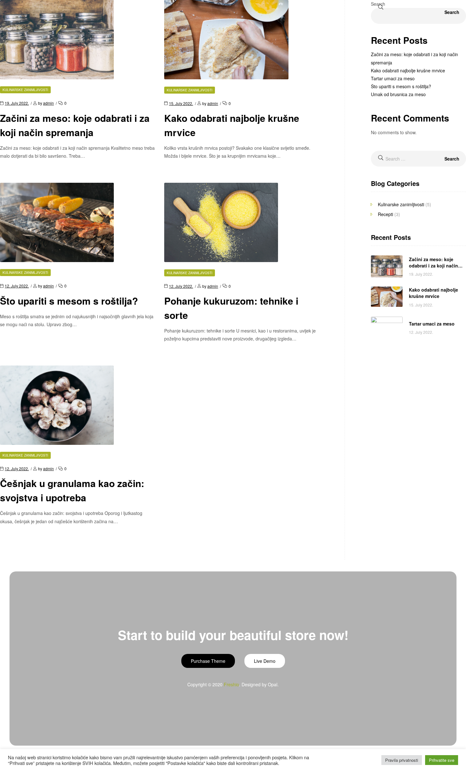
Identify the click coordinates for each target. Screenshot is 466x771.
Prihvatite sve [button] (441, 760)
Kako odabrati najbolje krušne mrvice (408, 70)
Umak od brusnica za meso (398, 94)
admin (48, 103)
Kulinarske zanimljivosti (25, 90)
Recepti (385, 214)
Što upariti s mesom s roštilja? (69, 300)
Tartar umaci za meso (393, 78)
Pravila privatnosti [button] (401, 760)
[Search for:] (418, 158)
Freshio (231, 684)
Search (378, 4)
